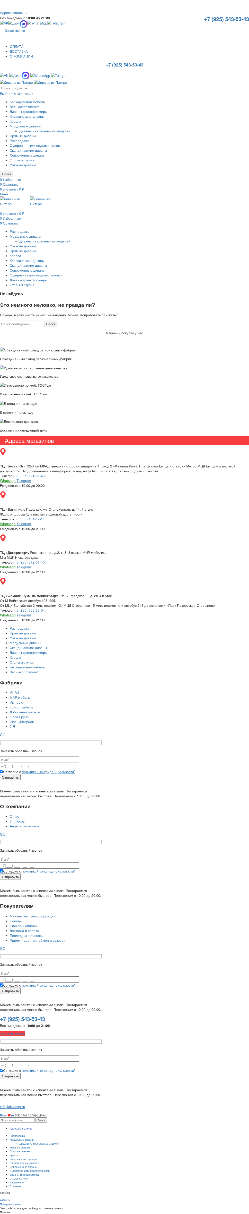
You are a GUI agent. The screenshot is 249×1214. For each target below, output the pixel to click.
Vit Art (14, 692)
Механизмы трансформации (32, 916)
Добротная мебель (25, 711)
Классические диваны (27, 116)
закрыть (5, 1199)
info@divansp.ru (12, 1106)
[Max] (25, 74)
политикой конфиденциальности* (48, 771)
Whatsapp (8, 480)
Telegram (24, 480)
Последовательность (26, 935)
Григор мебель (21, 707)
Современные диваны (27, 155)
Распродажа (19, 140)
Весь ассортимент (24, 106)
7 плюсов (17, 821)
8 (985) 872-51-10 (31, 562)
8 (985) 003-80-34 (31, 610)
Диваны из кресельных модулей (45, 130)
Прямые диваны (23, 135)
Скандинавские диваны (28, 150)
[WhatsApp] (37, 24)
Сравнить (16, 1186)
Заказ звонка (15, 30)
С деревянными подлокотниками (36, 145)
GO (2, 734)
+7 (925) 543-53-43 (226, 19)
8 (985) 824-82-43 (31, 475)
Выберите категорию (16, 93)
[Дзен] (14, 24)
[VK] (4, 24)
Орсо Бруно (19, 716)
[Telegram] (56, 24)
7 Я (12, 726)
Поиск (6, 173)
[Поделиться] (233, 5)
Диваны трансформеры (28, 111)
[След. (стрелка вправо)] (240, 607)
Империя (17, 702)
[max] (23, 24)
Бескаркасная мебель (27, 101)
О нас (14, 816)
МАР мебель (20, 697)
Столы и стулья (22, 160)
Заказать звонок (12, 1033)
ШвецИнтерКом (22, 721)
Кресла (15, 121)
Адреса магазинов (24, 825)
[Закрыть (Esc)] (243, 5)
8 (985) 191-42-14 (31, 518)
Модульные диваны (25, 126)
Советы (16, 920)
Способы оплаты (23, 925)
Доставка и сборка (24, 930)
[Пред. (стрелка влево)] (8, 607)
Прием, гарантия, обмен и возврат (37, 940)
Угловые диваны (23, 164)
